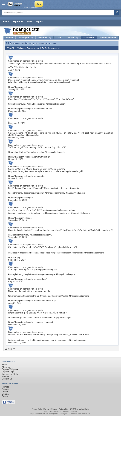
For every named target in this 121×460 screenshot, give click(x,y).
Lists (29, 21)
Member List (7, 376)
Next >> (11, 349)
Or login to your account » (33, 7)
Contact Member (108, 37)
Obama (5, 394)
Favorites (44, 37)
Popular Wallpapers (11, 369)
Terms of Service (50, 409)
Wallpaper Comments (28, 48)
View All (10, 48)
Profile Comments (51, 48)
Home (6, 21)
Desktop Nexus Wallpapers (15, 4)
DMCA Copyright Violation (79, 409)
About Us (6, 367)
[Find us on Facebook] (8, 403)
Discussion (89, 37)
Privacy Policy (37, 409)
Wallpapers (25, 37)
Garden (5, 389)
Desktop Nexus (55, 412)
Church (5, 391)
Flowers (5, 387)
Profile (9, 37)
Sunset (5, 396)
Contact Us (7, 379)
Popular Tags (8, 372)
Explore (16, 21)
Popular (39, 21)
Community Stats (10, 374)
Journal (72, 37)
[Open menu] (4, 4)
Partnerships (63, 409)
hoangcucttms (47, 43)
